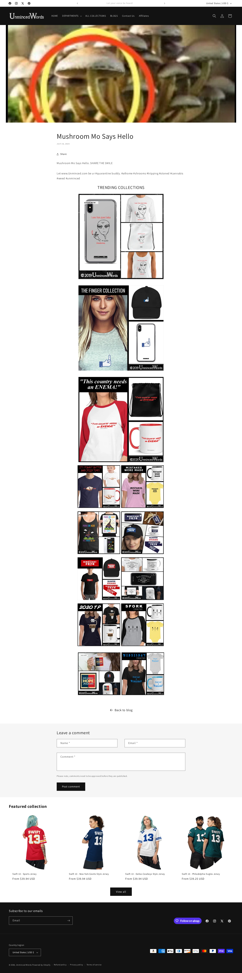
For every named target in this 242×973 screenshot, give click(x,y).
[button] (71, 16)
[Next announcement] (164, 3)
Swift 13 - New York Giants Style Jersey (89, 873)
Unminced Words (24, 965)
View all (121, 891)
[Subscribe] (68, 920)
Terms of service (94, 964)
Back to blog (124, 710)
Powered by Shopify (41, 965)
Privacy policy (76, 964)
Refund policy (60, 964)
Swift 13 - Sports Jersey (24, 873)
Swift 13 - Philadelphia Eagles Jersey (201, 873)
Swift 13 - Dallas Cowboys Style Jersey (145, 873)
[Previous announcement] (77, 3)
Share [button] (63, 154)
